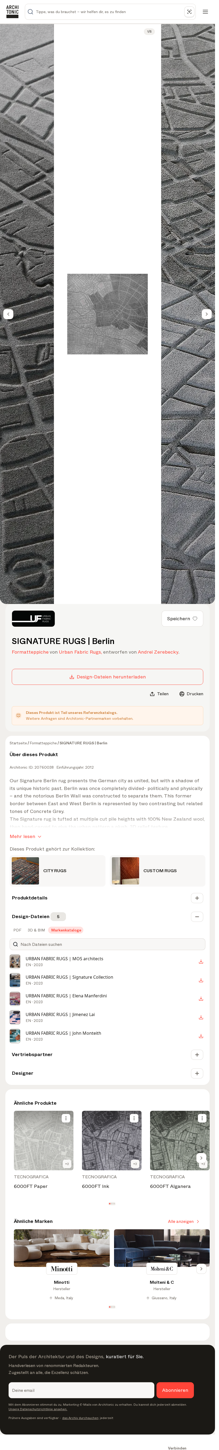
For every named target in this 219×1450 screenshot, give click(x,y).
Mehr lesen (22, 836)
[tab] (17, 930)
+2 (67, 1163)
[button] (109, 1203)
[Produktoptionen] (66, 1118)
